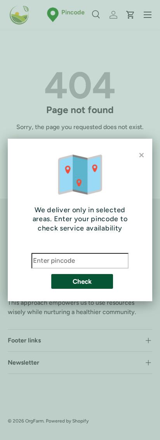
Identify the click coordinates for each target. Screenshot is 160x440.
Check (82, 281)
